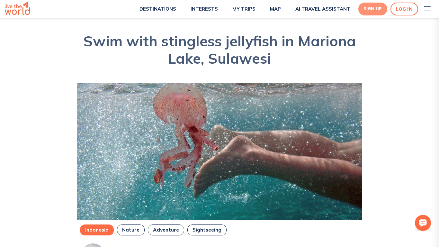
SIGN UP (373, 8)
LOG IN (404, 9)
